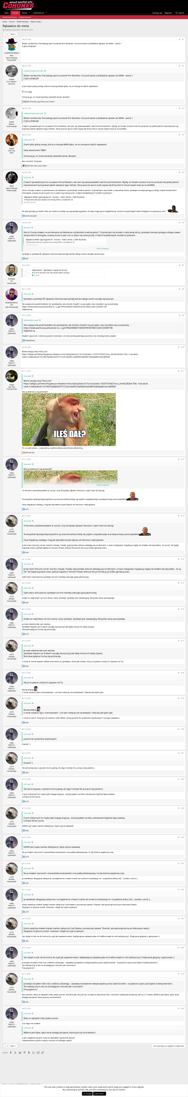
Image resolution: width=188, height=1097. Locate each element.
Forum (15, 13)
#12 (182, 459)
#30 (182, 1008)
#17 (182, 641)
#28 (182, 948)
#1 (183, 39)
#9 (183, 315)
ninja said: (27, 464)
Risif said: (27, 227)
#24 (182, 837)
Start (6, 13)
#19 (182, 698)
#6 (183, 222)
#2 (183, 66)
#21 (182, 753)
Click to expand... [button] (103, 248)
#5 (183, 172)
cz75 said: (27, 564)
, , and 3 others (41, 102)
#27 (182, 918)
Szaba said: (28, 140)
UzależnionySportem (12, 30)
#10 (182, 347)
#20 (182, 729)
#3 (183, 108)
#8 (183, 289)
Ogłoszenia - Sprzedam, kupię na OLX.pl (49, 270)
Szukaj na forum (25, 17)
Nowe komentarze (10, 17)
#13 (182, 516)
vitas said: (27, 294)
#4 (183, 135)
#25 (182, 863)
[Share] (179, 39)
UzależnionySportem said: (33, 71)
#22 (182, 779)
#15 (182, 583)
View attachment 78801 (35, 150)
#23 (182, 808)
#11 (182, 371)
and (31, 216)
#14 (182, 559)
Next (12, 34)
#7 (183, 265)
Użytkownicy (38, 13)
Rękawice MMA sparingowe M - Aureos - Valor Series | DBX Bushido (54, 197)
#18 (182, 673)
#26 (182, 889)
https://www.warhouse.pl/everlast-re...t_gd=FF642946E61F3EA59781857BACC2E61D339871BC (64, 306)
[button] (29, 13)
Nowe (24, 13)
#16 (182, 609)
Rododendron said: (31, 320)
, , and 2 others (37, 166)
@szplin (66, 97)
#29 (182, 974)
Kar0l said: (27, 177)
